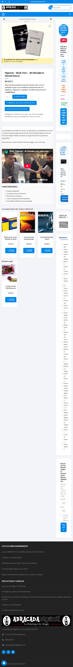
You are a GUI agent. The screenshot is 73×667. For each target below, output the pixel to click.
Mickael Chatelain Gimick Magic (66, 356)
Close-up (17, 114)
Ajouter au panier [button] (11, 250)
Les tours (24, 114)
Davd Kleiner (66, 281)
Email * (63, 507)
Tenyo (66, 403)
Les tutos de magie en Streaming (14, 586)
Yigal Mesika (66, 446)
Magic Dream (66, 327)
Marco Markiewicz (66, 344)
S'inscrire (63, 527)
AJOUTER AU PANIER (19, 96)
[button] (49, 26)
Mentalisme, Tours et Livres (30, 116)
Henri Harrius (66, 307)
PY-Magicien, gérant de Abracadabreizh (16, 592)
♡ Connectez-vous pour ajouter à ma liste (21, 103)
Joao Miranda (66, 320)
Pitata (66, 383)
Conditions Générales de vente (13, 610)
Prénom (63, 499)
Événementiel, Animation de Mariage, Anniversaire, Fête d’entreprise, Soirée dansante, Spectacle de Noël (36, 598)
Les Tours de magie (36, 114)
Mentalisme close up (12, 116)
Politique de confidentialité (11, 605)
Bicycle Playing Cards (66, 266)
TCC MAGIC (65, 398)
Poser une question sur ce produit (17, 109)
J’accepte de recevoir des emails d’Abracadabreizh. (65, 517)
